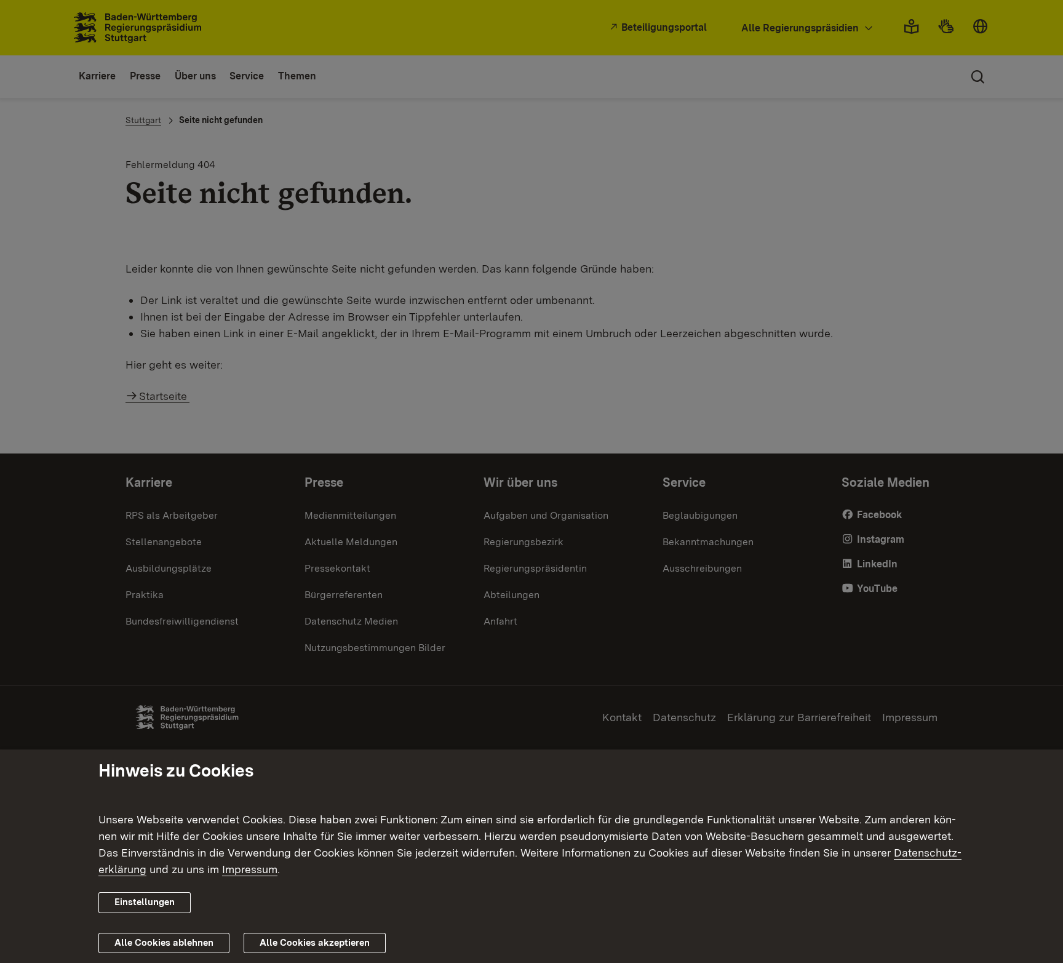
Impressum (249, 869)
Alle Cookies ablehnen (163, 942)
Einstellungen (144, 902)
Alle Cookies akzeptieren (315, 942)
